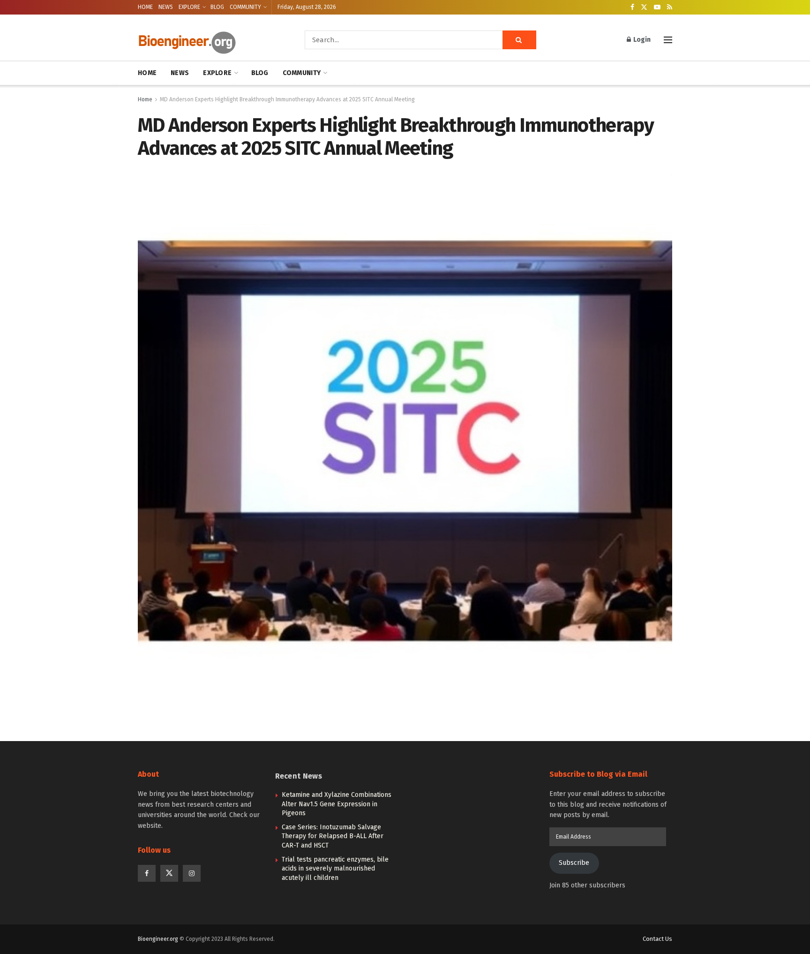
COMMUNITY (245, 7)
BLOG (217, 7)
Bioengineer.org (158, 939)
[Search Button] (519, 39)
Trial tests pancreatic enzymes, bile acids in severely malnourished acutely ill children (335, 869)
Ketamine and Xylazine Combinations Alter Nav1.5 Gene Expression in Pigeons (336, 804)
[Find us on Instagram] (192, 873)
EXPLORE (189, 7)
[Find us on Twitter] (644, 7)
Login (641, 40)
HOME (145, 7)
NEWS (165, 7)
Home (145, 99)
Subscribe (574, 863)
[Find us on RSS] (669, 7)
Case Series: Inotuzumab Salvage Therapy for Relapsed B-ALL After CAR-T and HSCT (332, 836)
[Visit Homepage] (208, 40)
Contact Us (657, 938)
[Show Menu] (668, 40)
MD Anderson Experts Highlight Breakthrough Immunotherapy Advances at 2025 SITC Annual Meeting (287, 99)
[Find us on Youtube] (657, 7)
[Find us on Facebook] (632, 7)
